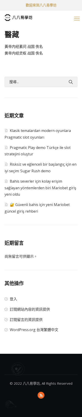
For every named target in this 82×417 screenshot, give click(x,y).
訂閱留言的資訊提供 (26, 319)
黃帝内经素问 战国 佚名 (24, 46)
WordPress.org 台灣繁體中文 (34, 329)
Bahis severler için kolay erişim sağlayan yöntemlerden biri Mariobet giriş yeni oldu (40, 188)
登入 (13, 299)
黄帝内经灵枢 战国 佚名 (24, 53)
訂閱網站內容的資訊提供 (30, 309)
